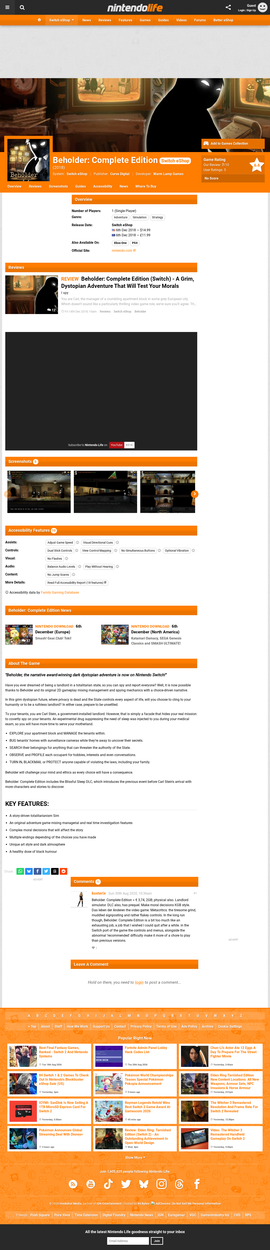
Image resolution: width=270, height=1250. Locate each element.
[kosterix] (79, 906)
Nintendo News (141, 1215)
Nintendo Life (94, 445)
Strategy (157, 217)
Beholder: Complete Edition (121, 160)
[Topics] (7, 7)
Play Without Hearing (99, 567)
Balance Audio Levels (61, 567)
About (45, 1026)
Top (33, 1026)
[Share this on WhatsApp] (20, 871)
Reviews (35, 186)
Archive (207, 1026)
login (139, 982)
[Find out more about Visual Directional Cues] (117, 543)
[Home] (39, 20)
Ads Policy (189, 1026)
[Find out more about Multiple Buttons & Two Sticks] (76, 551)
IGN (160, 1215)
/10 (225, 165)
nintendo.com (122, 251)
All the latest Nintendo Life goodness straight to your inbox (135, 1232)
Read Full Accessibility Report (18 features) (75, 583)
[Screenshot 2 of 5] (105, 492)
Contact (120, 1026)
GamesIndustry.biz (215, 1215)
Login (241, 10)
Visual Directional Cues (98, 542)
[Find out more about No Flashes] (66, 559)
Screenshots (58, 186)
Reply (104, 948)
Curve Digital (120, 174)
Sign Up (251, 10)
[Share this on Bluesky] (29, 871)
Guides (80, 186)
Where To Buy (145, 186)
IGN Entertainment (109, 1203)
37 (28, 641)
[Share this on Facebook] (37, 871)
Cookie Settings (230, 1026)
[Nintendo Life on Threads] (179, 1185)
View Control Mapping (96, 550)
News (124, 186)
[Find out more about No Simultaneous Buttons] (159, 551)
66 (124, 641)
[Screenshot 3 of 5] (172, 492)
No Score (212, 178)
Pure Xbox (62, 1215)
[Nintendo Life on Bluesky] (144, 1185)
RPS (248, 1215)
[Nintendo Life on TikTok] (108, 1185)
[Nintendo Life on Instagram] (161, 1185)
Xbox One (120, 243)
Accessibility (102, 186)
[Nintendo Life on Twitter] (126, 1185)
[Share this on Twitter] (46, 871)
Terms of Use (166, 1026)
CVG (237, 1215)
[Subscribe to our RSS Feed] (73, 1185)
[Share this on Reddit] (63, 871)
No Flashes (54, 558)
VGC (193, 1215)
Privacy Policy (141, 1026)
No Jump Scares (58, 575)
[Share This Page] (228, 7)
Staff (58, 1026)
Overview (14, 186)
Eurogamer (176, 1215)
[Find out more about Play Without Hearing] (117, 567)
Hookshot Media (71, 1203)
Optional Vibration (177, 550)
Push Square (40, 1215)
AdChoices (162, 1203)
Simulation (140, 217)
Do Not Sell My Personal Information (196, 1203)
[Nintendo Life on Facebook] (197, 1185)
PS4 (135, 243)
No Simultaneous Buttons (138, 550)
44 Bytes (143, 1203)
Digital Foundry (114, 1215)
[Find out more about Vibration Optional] (193, 551)
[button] (194, 494)
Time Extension (86, 1215)
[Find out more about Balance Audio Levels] (79, 567)
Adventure (120, 217)
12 (53, 310)
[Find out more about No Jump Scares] (73, 575)
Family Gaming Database (60, 592)
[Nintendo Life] (135, 7)
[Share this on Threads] (55, 871)
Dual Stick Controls (59, 550)
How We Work (77, 1026)
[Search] (22, 7)
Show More (134, 1158)
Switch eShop (77, 174)
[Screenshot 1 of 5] (39, 492)
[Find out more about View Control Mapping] (115, 551)
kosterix (99, 893)
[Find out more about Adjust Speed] (77, 543)
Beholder (140, 311)
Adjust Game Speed (60, 542)
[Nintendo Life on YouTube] (91, 1185)
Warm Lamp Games (168, 174)
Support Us (101, 1026)
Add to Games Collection (229, 143)
